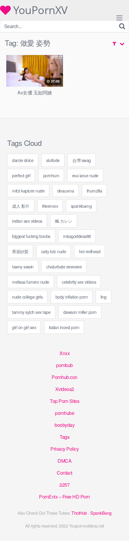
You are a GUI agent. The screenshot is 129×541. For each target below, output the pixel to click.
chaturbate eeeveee (64, 266)
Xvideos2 (64, 389)
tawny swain (23, 266)
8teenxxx (50, 206)
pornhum (51, 175)
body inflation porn (72, 297)
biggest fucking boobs (31, 236)
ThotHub (79, 513)
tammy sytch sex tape (31, 312)
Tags (64, 436)
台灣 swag (81, 160)
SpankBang (101, 513)
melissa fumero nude (30, 282)
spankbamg (81, 206)
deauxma (65, 190)
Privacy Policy (64, 448)
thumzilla (94, 190)
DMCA (64, 460)
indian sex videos (27, 221)
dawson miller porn (80, 312)
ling (103, 297)
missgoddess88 (77, 236)
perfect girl (21, 175)
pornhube (64, 412)
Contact (64, 472)
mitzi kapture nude (28, 190)
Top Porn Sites (64, 401)
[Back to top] (118, 528)
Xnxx (64, 353)
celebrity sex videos (79, 282)
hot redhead (89, 251)
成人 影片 (20, 206)
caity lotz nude (53, 251)
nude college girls (27, 297)
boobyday (64, 424)
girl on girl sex (24, 327)
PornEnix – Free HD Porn (64, 496)
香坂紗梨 (20, 251)
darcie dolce (22, 160)
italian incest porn (64, 327)
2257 (64, 484)
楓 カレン (63, 221)
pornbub (64, 365)
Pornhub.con (64, 377)
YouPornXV (39, 10)
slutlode (53, 160)
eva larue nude (85, 175)
